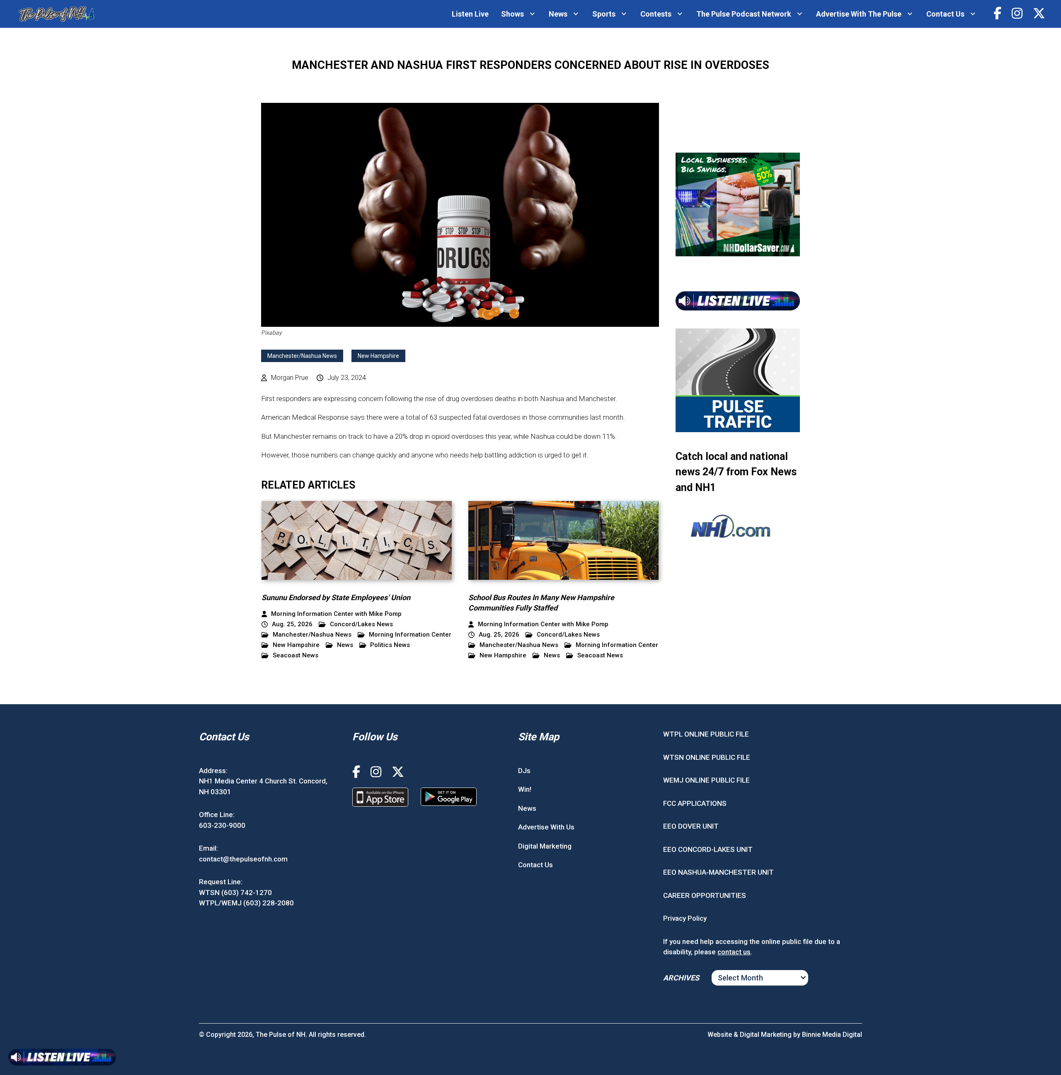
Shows (512, 14)
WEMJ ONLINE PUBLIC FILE (706, 780)
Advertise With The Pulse (858, 14)
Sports (603, 14)
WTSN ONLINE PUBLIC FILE (706, 757)
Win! (524, 789)
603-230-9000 (222, 825)
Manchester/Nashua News (302, 356)
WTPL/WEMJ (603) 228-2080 (246, 903)
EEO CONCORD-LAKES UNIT (708, 849)
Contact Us (945, 14)
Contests (655, 14)
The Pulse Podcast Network (743, 14)
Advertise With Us (546, 827)
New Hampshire (378, 356)
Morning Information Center (410, 635)
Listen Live (470, 14)
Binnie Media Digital (832, 1035)
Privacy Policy (685, 918)
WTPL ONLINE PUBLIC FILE (706, 734)
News (558, 14)
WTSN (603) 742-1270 (235, 892)
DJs (524, 770)
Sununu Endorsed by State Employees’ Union (336, 597)
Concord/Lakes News (361, 624)
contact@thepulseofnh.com (243, 859)
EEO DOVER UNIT (691, 826)
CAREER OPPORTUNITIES (704, 895)
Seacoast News (295, 655)
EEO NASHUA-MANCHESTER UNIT (718, 872)
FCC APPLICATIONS (695, 803)
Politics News (390, 645)
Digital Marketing (545, 846)
